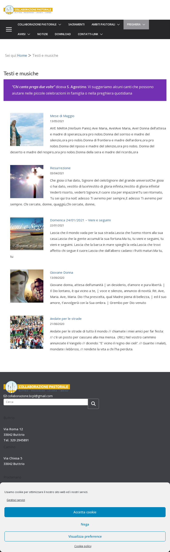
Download (63, 34)
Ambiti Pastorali (103, 24)
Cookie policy (82, 546)
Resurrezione (60, 168)
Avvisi (21, 34)
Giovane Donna (61, 272)
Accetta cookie (85, 512)
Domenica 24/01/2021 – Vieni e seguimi (80, 220)
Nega (85, 524)
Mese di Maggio (62, 116)
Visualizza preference (85, 536)
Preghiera (134, 24)
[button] (58, 24)
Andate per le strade (66, 318)
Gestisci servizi (16, 500)
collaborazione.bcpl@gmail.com (30, 396)
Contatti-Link (88, 34)
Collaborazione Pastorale (37, 24)
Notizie (42, 34)
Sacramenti (76, 24)
